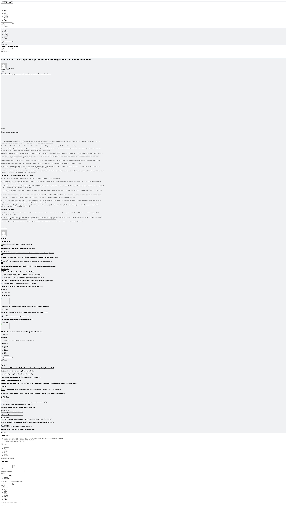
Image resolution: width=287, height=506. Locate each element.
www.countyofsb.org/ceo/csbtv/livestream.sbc (14, 219)
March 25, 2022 (5, 269)
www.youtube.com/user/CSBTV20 (47, 219)
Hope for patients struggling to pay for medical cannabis (17, 320)
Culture (5, 20)
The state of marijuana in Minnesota (11, 380)
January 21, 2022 (5, 69)
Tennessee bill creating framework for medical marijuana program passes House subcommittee (28, 266)
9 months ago (4, 334)
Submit (2, 473)
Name (2, 464)
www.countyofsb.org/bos (46, 222)
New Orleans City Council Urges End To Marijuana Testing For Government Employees (25, 306)
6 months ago (4, 322)
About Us (6, 477)
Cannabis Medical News (7, 3)
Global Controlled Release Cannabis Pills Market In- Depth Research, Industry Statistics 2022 (27, 368)
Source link (4, 228)
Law (5, 19)
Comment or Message (7, 471)
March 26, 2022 (5, 251)
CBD (5, 13)
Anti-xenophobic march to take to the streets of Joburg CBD (18, 407)
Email (2, 468)
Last (14, 467)
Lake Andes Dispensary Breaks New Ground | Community (17, 374)
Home (5, 10)
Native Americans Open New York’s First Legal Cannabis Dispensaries (20, 377)
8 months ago (4, 315)
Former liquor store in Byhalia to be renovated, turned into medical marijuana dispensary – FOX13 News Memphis (33, 393)
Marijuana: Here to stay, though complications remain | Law (18, 249)
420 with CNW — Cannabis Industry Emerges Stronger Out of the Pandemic (22, 332)
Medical (5, 12)
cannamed (11, 68)
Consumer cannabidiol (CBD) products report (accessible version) (22, 286)
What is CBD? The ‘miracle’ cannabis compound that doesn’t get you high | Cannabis (24, 312)
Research (6, 17)
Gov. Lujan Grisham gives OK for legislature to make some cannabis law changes (27, 280)
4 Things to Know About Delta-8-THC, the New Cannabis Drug (21, 275)
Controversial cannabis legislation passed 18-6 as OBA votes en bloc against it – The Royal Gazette (29, 257)
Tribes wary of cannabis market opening (12, 415)
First (14, 465)
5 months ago (4, 309)
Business (6, 16)
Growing (5, 15)
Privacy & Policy (8, 476)
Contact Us (6, 478)
